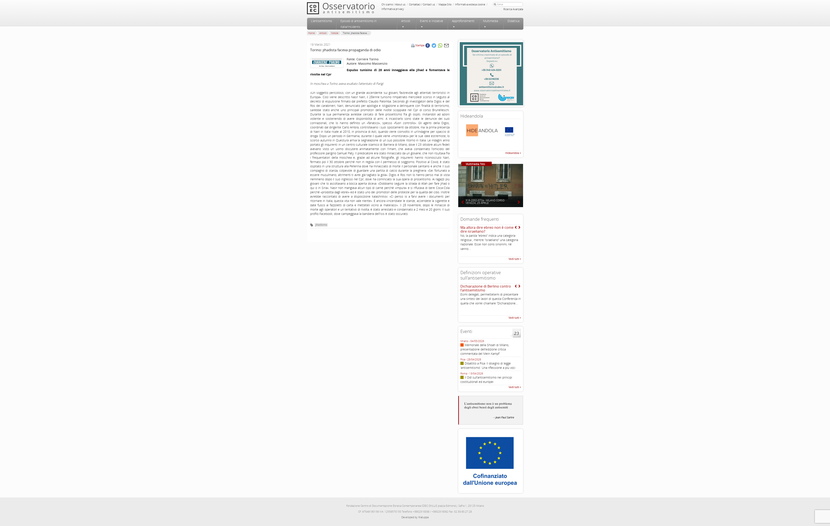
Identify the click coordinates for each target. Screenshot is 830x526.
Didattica (513, 21)
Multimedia (490, 21)
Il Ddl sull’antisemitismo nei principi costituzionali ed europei (486, 379)
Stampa (420, 45)
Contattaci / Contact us (422, 4)
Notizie (334, 33)
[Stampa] (413, 45)
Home (311, 33)
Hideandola (512, 153)
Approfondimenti (463, 21)
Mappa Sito (445, 4)
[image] (326, 63)
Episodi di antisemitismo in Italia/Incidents (358, 24)
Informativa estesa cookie (470, 4)
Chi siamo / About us (393, 4)
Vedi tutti (514, 259)
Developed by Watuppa (415, 517)
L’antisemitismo (321, 21)
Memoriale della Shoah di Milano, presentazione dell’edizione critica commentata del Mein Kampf (484, 349)
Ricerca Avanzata (513, 9)
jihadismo (321, 224)
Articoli (405, 21)
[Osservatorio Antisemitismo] (350, 8)
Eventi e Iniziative (431, 21)
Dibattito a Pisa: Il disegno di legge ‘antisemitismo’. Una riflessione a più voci (487, 365)
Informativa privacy (392, 9)
